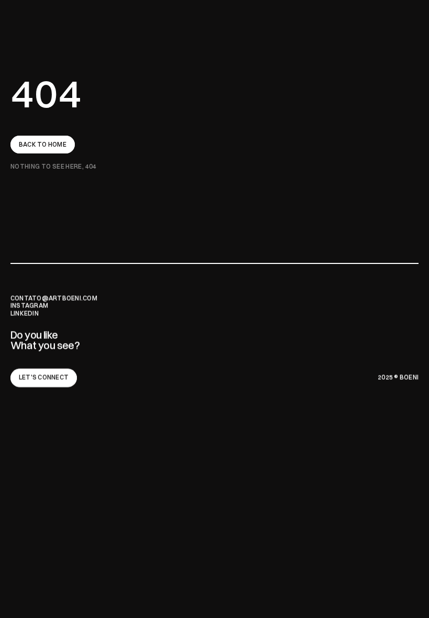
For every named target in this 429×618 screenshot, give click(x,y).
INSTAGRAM (29, 306)
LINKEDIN (24, 313)
